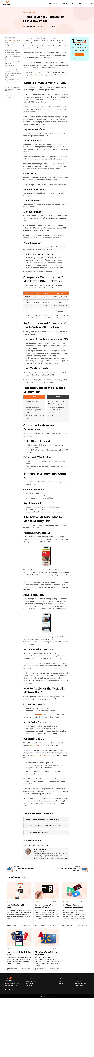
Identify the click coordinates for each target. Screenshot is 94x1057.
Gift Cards (65, 3)
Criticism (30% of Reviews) (11, 71)
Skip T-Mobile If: (9, 77)
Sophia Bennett (42, 968)
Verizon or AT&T (37, 75)
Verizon (60, 318)
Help (80, 3)
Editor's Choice (30, 983)
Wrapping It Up (8, 97)
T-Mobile (38, 714)
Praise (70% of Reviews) (11, 69)
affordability (34, 745)
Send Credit (78, 981)
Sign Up (61, 983)
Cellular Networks (54, 3)
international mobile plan (40, 755)
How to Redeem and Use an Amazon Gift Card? (45, 906)
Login (60, 981)
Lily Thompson (31, 26)
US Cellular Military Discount (12, 87)
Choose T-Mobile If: (10, 75)
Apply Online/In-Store (10, 95)
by (26, 26)
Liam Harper (41, 925)
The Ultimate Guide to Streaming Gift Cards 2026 (72, 906)
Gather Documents (10, 93)
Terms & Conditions (80, 983)
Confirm (79, 54)
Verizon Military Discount (11, 83)
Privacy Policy (79, 985)
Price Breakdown (9, 47)
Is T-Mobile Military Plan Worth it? (13, 73)
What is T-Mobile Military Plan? (12, 40)
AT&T (25, 599)
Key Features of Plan (10, 43)
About (73, 3)
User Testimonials (9, 60)
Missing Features (9, 45)
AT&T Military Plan (9, 85)
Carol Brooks (14, 968)
